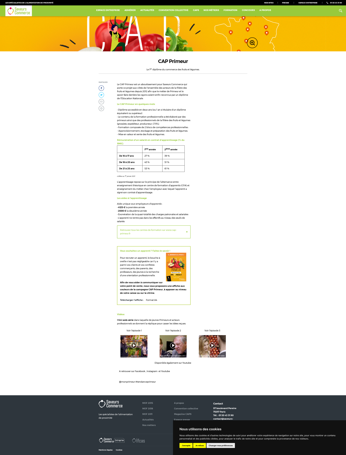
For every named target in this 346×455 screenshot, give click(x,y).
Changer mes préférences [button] (221, 445)
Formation (230, 10)
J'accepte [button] (186, 445)
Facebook (140, 371)
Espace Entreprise (308, 3)
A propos (265, 10)
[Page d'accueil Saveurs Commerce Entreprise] (112, 440)
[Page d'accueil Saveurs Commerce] (18, 10)
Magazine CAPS (182, 414)
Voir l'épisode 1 (134, 330)
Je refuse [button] (199, 445)
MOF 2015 (147, 403)
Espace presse (182, 419)
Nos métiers (211, 10)
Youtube (186, 363)
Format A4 (151, 300)
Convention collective (186, 408)
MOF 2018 (147, 408)
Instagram (152, 371)
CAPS (196, 10)
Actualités (147, 10)
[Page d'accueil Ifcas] (138, 440)
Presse (285, 3)
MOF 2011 (147, 414)
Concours (248, 10)
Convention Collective (173, 10)
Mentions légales (106, 450)
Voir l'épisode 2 (173, 330)
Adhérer (130, 10)
